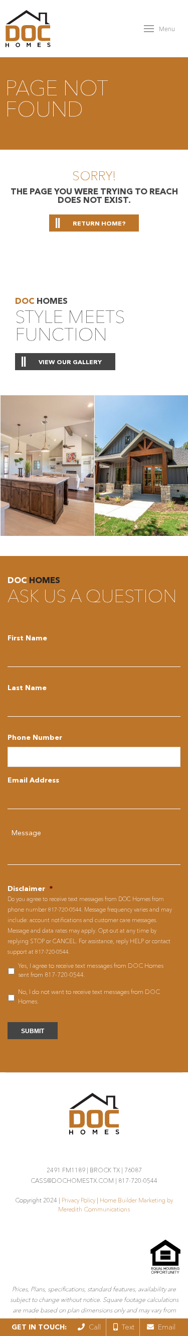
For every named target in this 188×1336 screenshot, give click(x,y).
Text (126, 1326)
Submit (32, 1031)
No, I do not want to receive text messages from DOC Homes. (89, 996)
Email (164, 1326)
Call (93, 1326)
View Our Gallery (70, 362)
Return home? (99, 223)
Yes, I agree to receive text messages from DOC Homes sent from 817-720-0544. (90, 970)
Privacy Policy (78, 1200)
